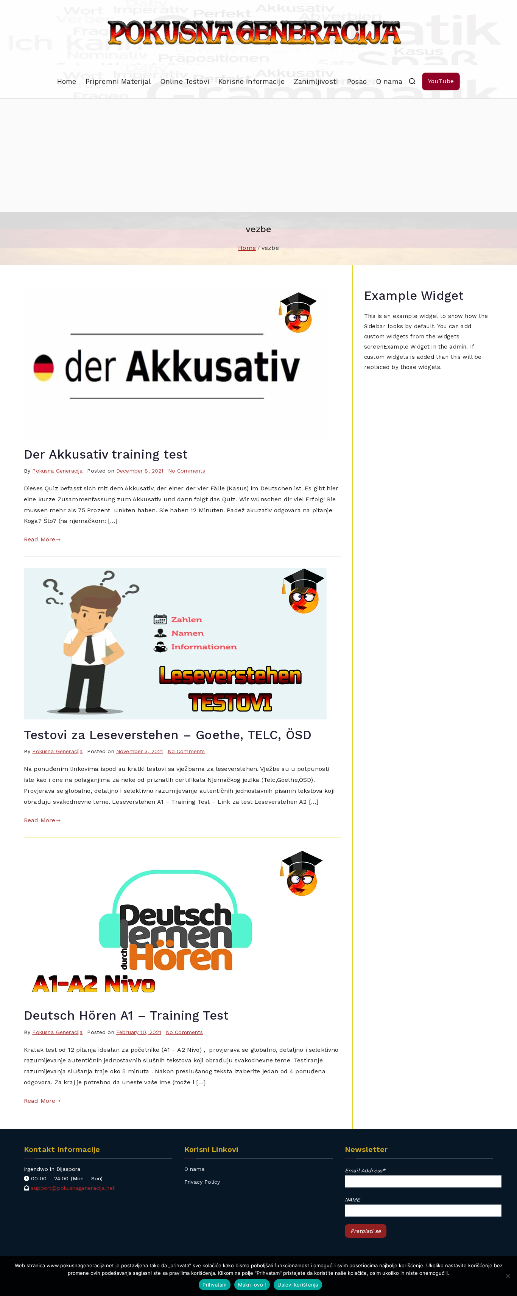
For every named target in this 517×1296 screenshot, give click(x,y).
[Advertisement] (258, 155)
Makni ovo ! (252, 1285)
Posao (357, 81)
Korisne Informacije (251, 81)
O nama (389, 81)
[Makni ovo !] (507, 1276)
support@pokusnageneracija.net (73, 1188)
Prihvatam (214, 1285)
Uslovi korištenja (297, 1285)
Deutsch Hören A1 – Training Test (126, 1015)
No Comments (187, 471)
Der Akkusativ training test (106, 454)
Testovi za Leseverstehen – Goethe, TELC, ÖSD (167, 735)
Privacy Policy (202, 1182)
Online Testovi (184, 81)
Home (66, 81)
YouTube (441, 81)
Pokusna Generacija (57, 471)
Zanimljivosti (316, 81)
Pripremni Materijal (118, 81)
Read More (39, 539)
